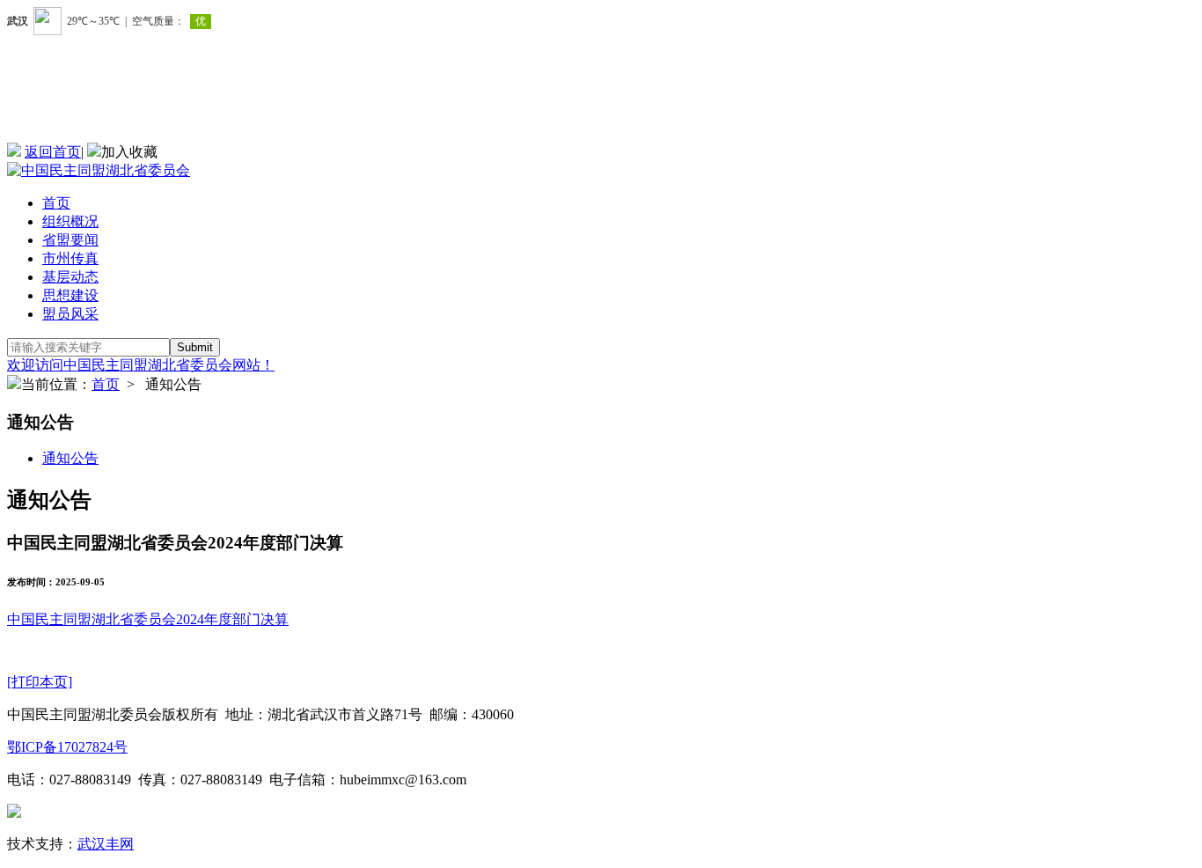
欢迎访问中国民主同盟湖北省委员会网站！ (141, 364)
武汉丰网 (105, 843)
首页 (56, 202)
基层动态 (70, 276)
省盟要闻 (70, 239)
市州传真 (70, 258)
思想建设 (70, 295)
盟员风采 (70, 313)
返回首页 (53, 151)
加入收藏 (129, 151)
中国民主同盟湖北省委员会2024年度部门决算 (148, 619)
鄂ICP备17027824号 (67, 746)
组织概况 (70, 221)
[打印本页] (39, 681)
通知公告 (70, 458)
